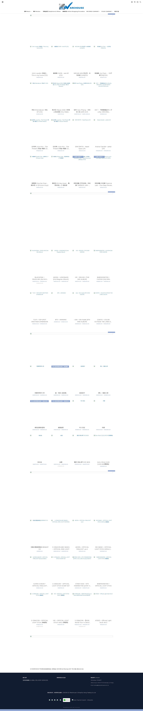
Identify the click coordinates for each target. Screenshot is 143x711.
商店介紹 (116, 11)
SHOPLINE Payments (74, 707)
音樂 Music (27, 11)
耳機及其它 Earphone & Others (52, 11)
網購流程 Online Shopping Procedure (73, 11)
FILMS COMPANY (107, 11)
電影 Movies (36, 11)
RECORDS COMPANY (92, 11)
